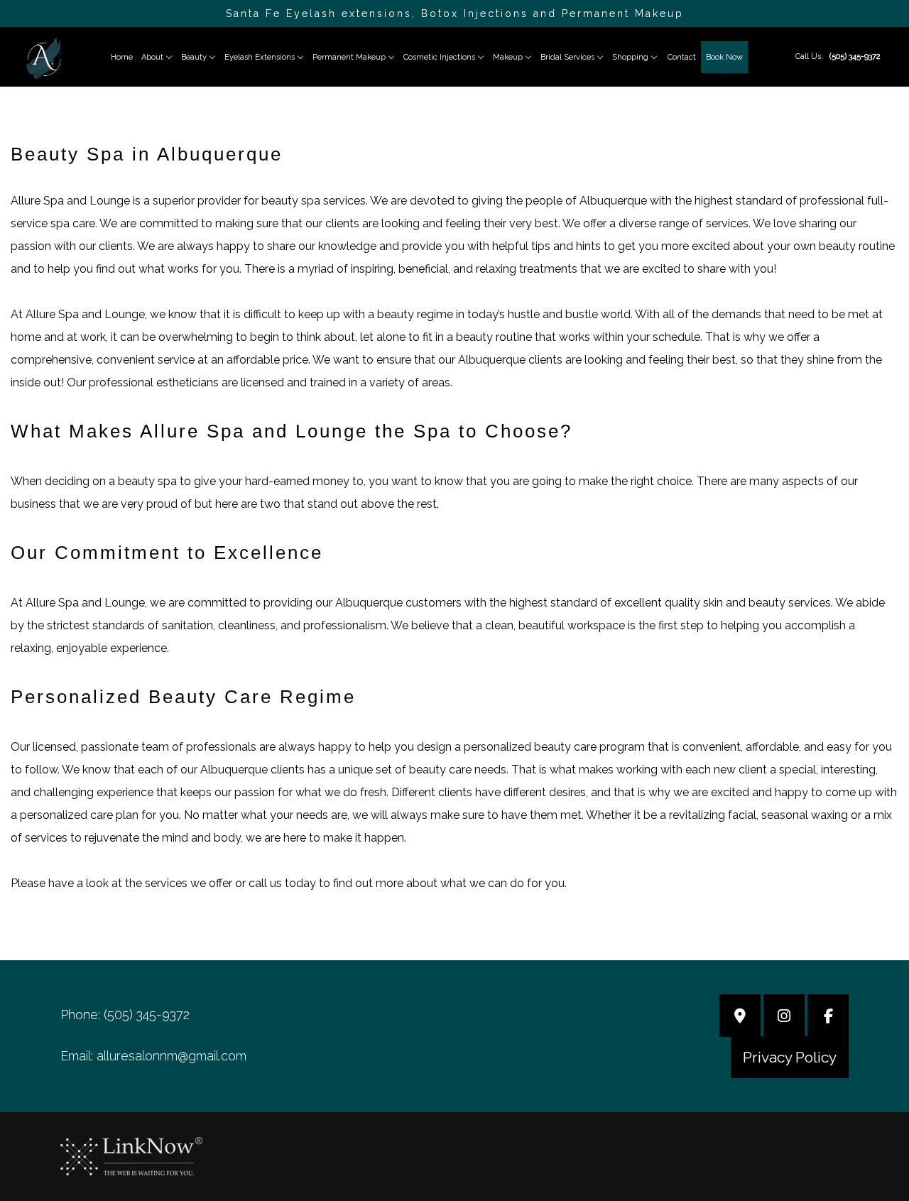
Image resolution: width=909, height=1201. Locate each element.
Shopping (630, 57)
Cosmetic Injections (439, 57)
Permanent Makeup (349, 57)
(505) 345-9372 (855, 56)
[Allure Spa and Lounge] (43, 56)
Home (122, 57)
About (152, 57)
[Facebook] (828, 1017)
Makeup (508, 57)
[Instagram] (784, 1017)
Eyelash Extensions (259, 57)
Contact (682, 57)
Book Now (724, 57)
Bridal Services (567, 57)
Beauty (194, 57)
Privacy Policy (790, 1057)
